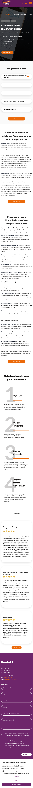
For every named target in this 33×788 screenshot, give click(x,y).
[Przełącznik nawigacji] (30, 3)
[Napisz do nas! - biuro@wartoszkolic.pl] (26, 3)
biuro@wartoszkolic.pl (10, 679)
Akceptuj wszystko (17, 784)
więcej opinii (17, 647)
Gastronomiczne (8, 14)
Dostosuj (16, 776)
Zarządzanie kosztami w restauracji (14, 101)
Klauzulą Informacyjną (21, 745)
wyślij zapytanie (7, 52)
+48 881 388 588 (8, 677)
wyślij (25, 754)
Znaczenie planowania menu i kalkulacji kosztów (15, 76)
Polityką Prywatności (10, 747)
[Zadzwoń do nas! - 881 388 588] (22, 3)
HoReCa (13, 21)
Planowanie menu (9, 85)
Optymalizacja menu (10, 109)
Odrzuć (16, 780)
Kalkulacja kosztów (9, 93)
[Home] (2, 14)
